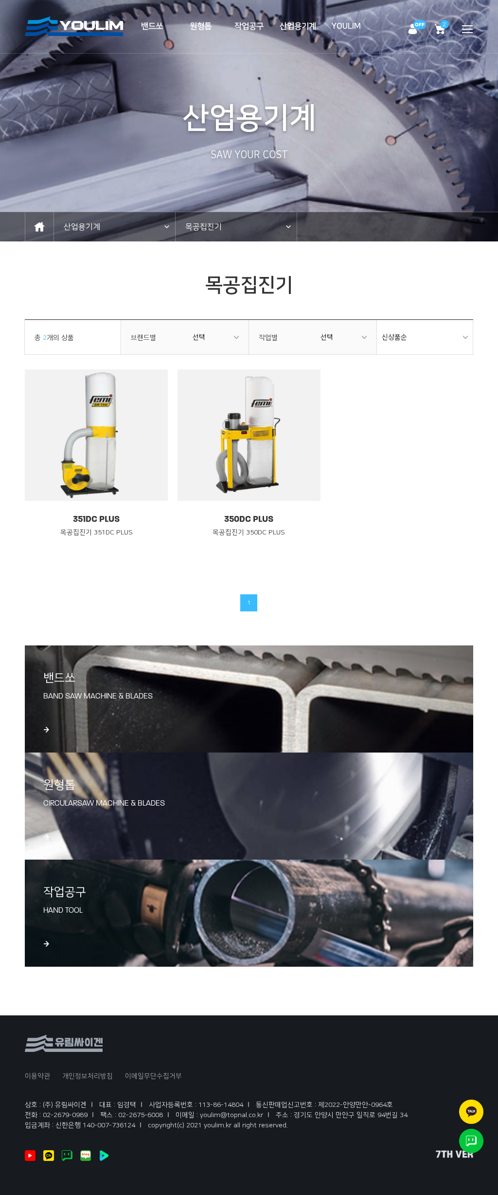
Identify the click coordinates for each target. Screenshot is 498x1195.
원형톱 (201, 26)
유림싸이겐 (74, 27)
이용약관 (37, 1076)
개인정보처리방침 (87, 1076)
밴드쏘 (152, 26)
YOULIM (346, 26)
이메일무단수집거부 (153, 1076)
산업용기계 (298, 26)
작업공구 (249, 26)
